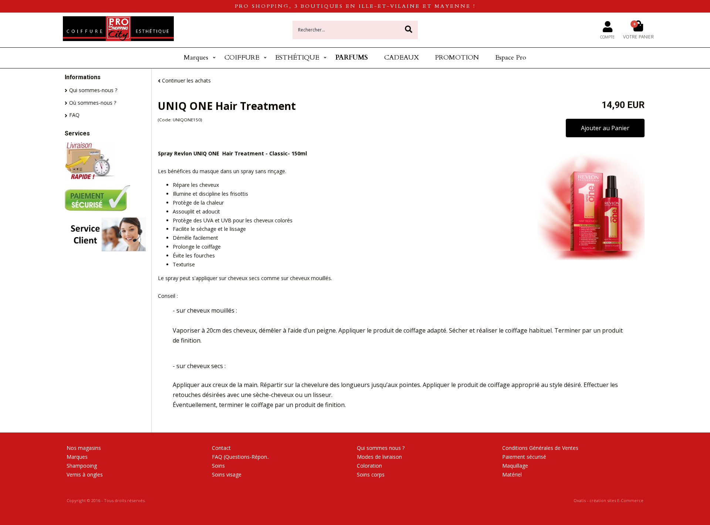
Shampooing (82, 465)
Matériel (512, 474)
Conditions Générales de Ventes (540, 447)
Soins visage (226, 474)
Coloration (369, 465)
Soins (218, 465)
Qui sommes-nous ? (93, 90)
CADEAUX (401, 57)
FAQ (74, 114)
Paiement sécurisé (524, 456)
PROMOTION (457, 57)
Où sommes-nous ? (92, 102)
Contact (221, 447)
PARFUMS (351, 57)
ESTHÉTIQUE (297, 57)
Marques (196, 57)
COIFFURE (241, 57)
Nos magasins (84, 447)
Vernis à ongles (85, 474)
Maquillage (515, 465)
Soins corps (371, 474)
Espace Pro (510, 57)
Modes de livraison (379, 456)
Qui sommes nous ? (381, 447)
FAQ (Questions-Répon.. (240, 456)
